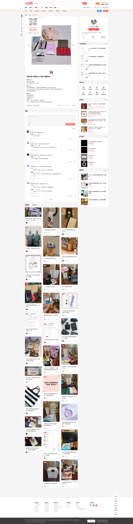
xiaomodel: (35, 168)
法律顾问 (47, 511)
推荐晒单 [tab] (27, 204)
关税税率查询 (103, 89)
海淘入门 (69, 505)
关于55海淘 (37, 505)
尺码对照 (83, 89)
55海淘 (29, 3)
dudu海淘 (32, 142)
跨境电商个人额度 (58, 507)
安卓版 (77, 505)
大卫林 (31, 130)
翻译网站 (83, 94)
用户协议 (37, 509)
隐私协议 (37, 507)
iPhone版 (78, 507)
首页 (26, 15)
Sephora (30, 105)
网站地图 (37, 511)
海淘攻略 (37, 10)
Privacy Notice (42, 522)
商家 (36, 7)
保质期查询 (90, 94)
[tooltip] (33, 26)
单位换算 (90, 89)
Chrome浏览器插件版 (80, 509)
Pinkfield (31, 153)
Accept (91, 521)
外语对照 (97, 94)
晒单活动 (64, 10)
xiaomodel (32, 164)
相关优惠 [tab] (34, 204)
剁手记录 (44, 10)
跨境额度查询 (103, 94)
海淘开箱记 (37, 105)
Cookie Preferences (102, 521)
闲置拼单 (51, 10)
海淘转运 (58, 10)
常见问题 (47, 505)
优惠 (30, 7)
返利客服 (47, 509)
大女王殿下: (35, 134)
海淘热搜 (69, 507)
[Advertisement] (93, 218)
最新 (31, 10)
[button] (37, 3)
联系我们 (47, 507)
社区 (26, 10)
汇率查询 (97, 89)
